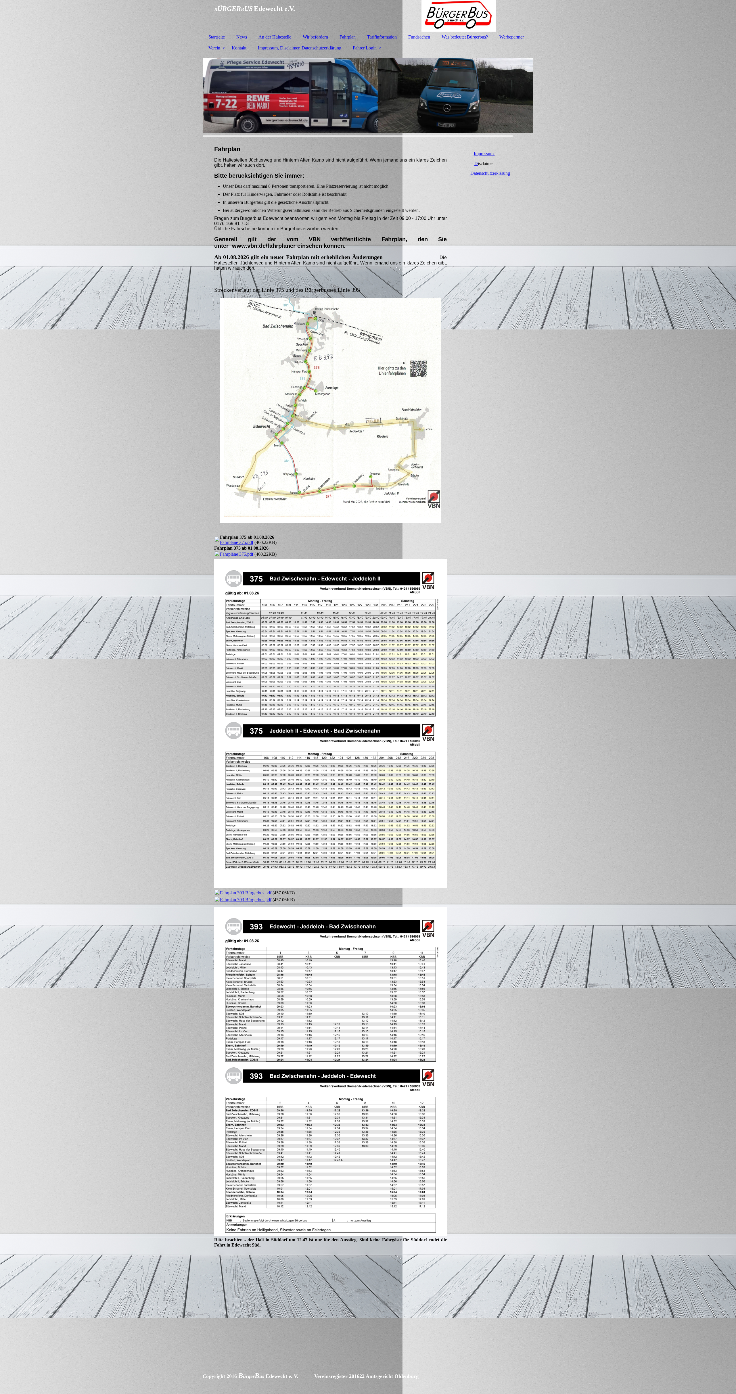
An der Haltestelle (274, 36)
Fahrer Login (365, 47)
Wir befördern (315, 36)
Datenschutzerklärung (489, 173)
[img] (368, 16)
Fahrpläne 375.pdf (236, 542)
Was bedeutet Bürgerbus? (465, 36)
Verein (214, 47)
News (241, 36)
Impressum (484, 153)
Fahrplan (348, 36)
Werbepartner (511, 36)
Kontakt (239, 47)
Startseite (216, 36)
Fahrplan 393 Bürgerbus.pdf (245, 892)
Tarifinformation (382, 36)
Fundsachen (419, 36)
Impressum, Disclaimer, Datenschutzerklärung (299, 47)
